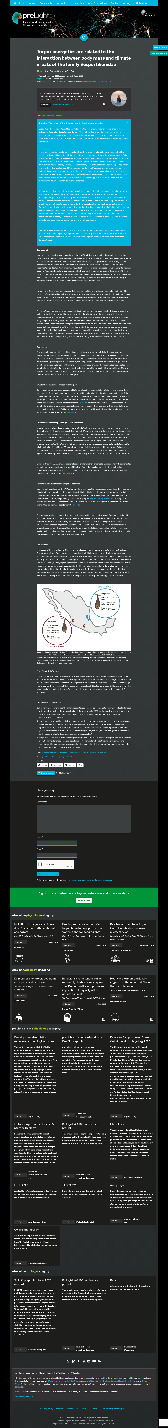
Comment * (42, 801)
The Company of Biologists (112, 1408)
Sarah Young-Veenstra (63, 104)
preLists (79, 3)
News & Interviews (97, 3)
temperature (94, 752)
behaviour (45, 752)
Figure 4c (71, 412)
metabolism (64, 752)
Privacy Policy (46, 1408)
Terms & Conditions (65, 1408)
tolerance (103, 752)
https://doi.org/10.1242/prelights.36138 (56, 757)
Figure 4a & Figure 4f (99, 498)
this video (21, 1391)
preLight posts (63, 3)
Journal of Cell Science (71, 1381)
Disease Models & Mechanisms (124, 1381)
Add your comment (49, 874)
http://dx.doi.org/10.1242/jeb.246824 (96, 81)
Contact (115, 3)
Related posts (160, 47)
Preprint (40, 78)
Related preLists (159, 53)
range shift (83, 752)
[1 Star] (56, 772)
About (32, 3)
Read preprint (46, 773)
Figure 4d (68, 473)
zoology (58, 115)
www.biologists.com (24, 1396)
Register (143, 3)
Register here (84, 900)
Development (54, 1381)
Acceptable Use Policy (87, 1408)
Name (40, 837)
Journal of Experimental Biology (96, 1381)
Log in (128, 3)
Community (46, 3)
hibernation (54, 752)
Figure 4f (83, 402)
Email (40, 849)
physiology (50, 115)
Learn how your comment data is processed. (92, 880)
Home (21, 3)
